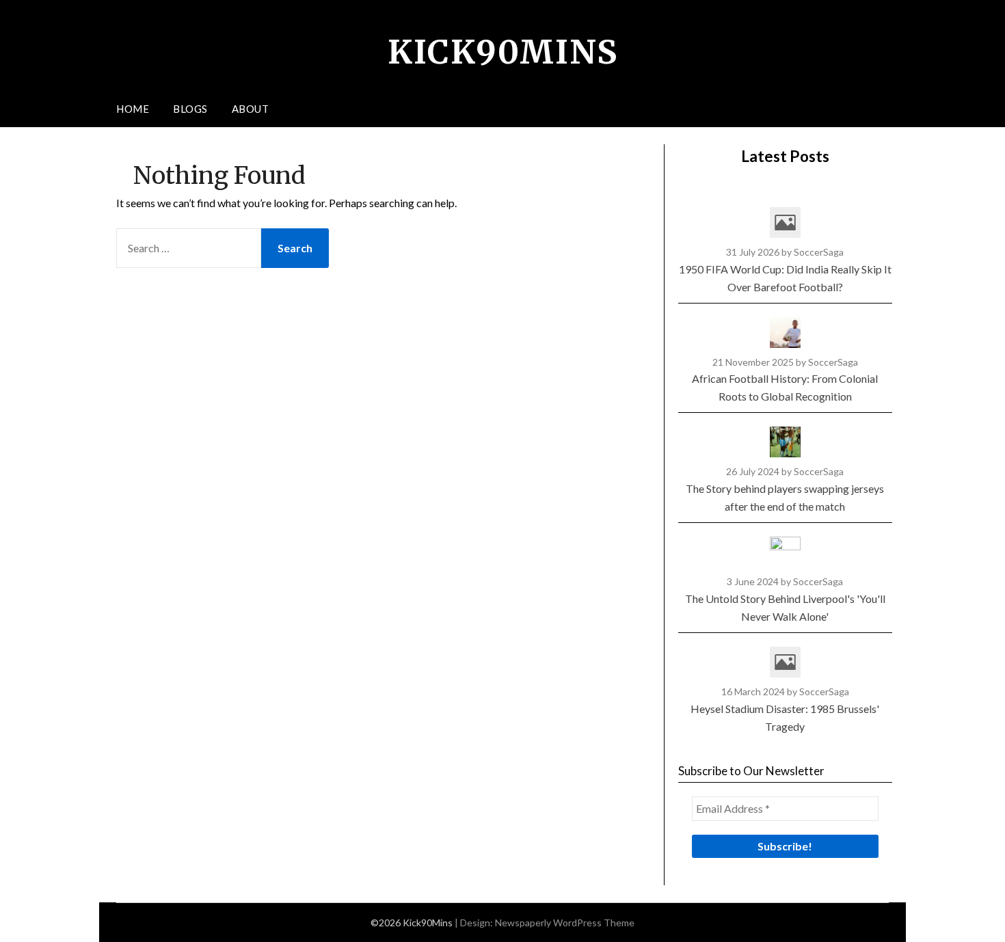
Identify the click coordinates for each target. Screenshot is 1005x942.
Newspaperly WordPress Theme (564, 922)
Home (132, 109)
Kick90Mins (503, 51)
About (250, 109)
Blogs (190, 109)
